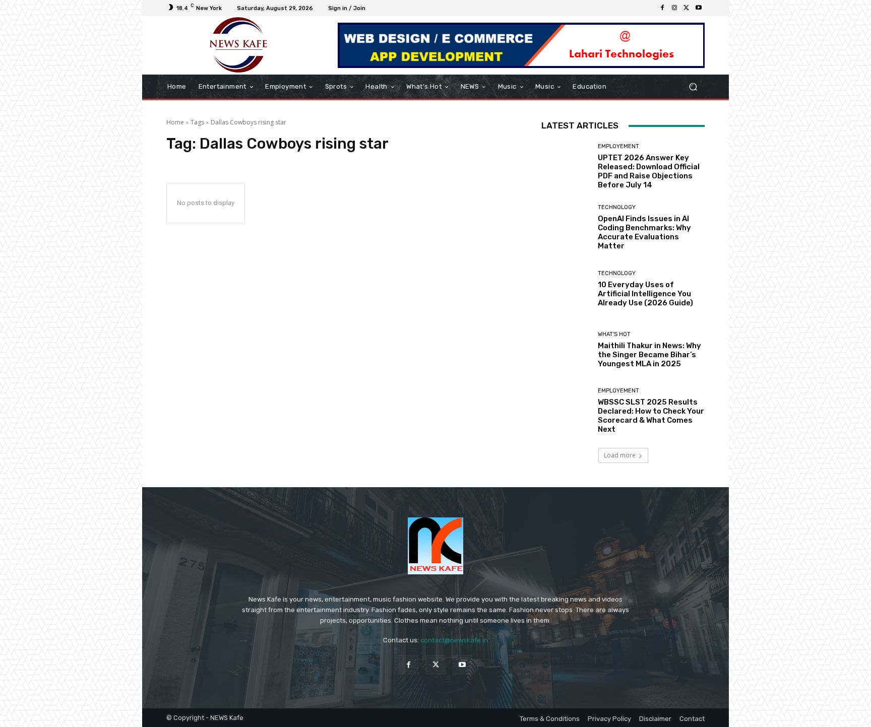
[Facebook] (662, 8)
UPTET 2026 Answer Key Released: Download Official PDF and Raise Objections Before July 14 (649, 171)
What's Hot (614, 334)
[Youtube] (699, 8)
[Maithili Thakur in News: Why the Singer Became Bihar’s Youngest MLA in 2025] (565, 349)
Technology (617, 207)
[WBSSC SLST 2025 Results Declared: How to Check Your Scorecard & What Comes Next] (565, 410)
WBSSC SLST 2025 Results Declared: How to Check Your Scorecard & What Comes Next (651, 416)
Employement (618, 146)
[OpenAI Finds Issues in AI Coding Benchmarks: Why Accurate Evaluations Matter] (565, 227)
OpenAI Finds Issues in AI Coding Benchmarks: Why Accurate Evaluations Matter (644, 232)
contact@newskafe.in (454, 640)
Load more (620, 455)
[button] (693, 87)
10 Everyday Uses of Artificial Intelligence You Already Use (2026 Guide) (645, 293)
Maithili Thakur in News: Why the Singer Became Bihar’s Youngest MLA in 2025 (649, 354)
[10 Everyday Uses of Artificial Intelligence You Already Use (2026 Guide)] (565, 289)
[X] (686, 8)
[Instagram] (674, 8)
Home (175, 122)
